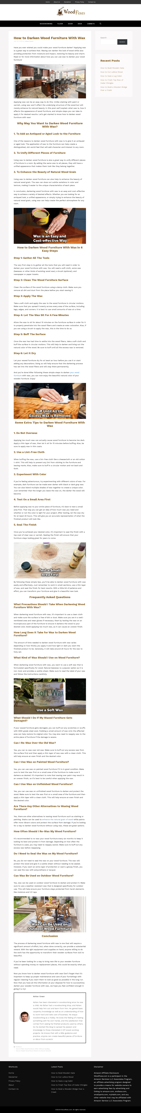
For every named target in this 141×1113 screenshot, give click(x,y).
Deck (80, 24)
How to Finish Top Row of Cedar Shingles (69, 1085)
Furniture (19, 1047)
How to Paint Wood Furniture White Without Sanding (32, 1049)
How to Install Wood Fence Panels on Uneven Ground (33, 1051)
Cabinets (91, 24)
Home (48, 2)
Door (70, 24)
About (11, 1085)
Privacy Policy (79, 2)
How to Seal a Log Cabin (111, 76)
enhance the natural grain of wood (57, 819)
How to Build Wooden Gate (112, 68)
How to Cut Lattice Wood (111, 72)
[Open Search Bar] (100, 24)
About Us (57, 2)
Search (103, 38)
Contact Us (91, 2)
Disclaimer (67, 2)
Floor (60, 24)
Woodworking (46, 24)
